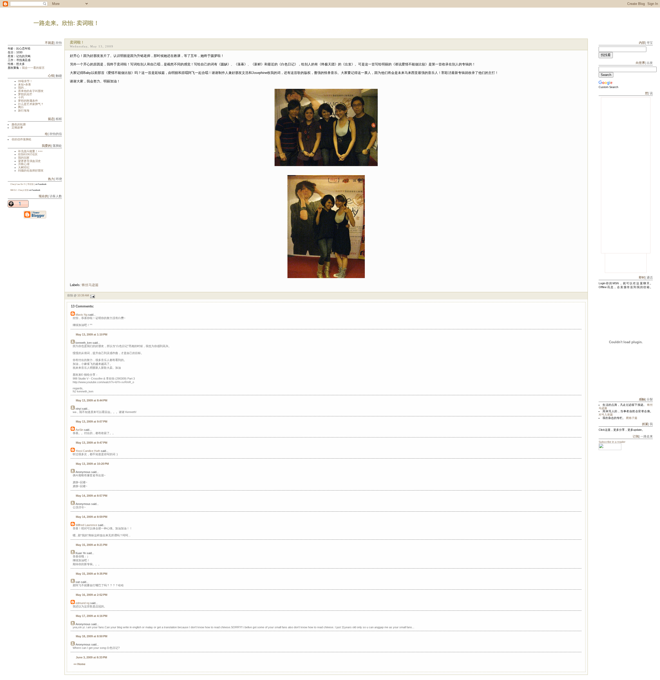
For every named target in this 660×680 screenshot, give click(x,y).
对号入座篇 (606, 414)
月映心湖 (23, 164)
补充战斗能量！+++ (30, 151)
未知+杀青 (24, 84)
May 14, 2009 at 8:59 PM (91, 516)
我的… (22, 87)
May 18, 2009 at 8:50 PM (91, 636)
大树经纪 (23, 167)
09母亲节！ (25, 81)
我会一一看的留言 (33, 67)
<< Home (79, 664)
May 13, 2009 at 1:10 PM (91, 334)
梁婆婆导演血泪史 (29, 160)
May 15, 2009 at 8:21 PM (91, 544)
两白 (21, 107)
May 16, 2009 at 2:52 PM (91, 594)
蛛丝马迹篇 (90, 285)
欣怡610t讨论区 (28, 154)
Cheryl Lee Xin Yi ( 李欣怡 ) (22, 184)
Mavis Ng (81, 314)
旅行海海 (23, 110)
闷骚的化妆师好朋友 (31, 170)
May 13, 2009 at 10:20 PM (92, 463)
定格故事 (17, 127)
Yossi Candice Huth (88, 450)
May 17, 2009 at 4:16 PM (91, 615)
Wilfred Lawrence (86, 525)
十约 (21, 97)
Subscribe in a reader (612, 441)
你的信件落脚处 (21, 139)
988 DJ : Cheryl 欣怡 (19, 190)
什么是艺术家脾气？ (31, 104)
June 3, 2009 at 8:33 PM (91, 657)
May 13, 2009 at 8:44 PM (91, 400)
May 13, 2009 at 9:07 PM (91, 421)
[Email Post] (326, 296)
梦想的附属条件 (28, 100)
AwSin (79, 429)
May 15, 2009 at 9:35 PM (91, 573)
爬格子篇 (631, 417)
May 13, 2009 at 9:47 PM (91, 442)
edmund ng (82, 603)
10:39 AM (83, 295)
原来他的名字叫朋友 (31, 90)
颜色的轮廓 (19, 124)
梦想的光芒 (25, 94)
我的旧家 (23, 157)
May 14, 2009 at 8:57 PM (91, 495)
